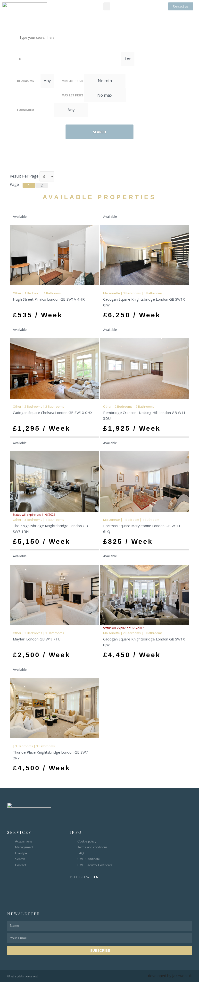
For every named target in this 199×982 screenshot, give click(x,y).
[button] (106, 6)
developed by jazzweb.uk (170, 976)
